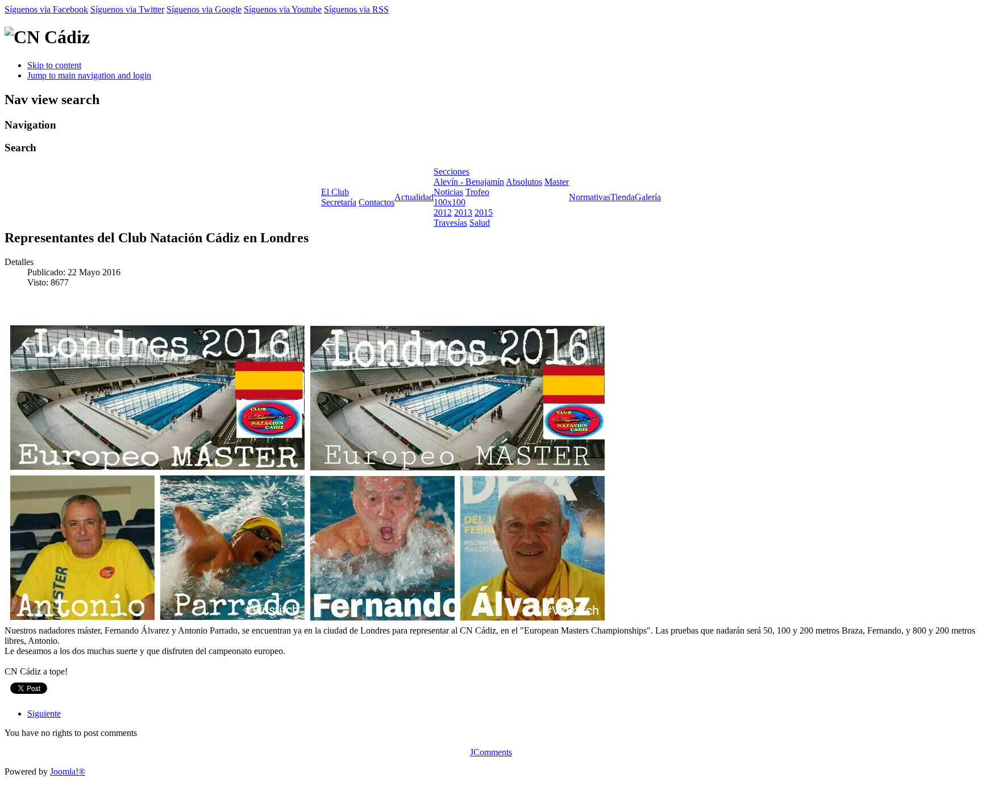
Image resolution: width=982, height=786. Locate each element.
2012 (443, 212)
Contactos (376, 202)
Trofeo (477, 192)
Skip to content (54, 65)
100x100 (449, 202)
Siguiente (44, 713)
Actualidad (414, 197)
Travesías (450, 222)
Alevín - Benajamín (469, 182)
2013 (463, 212)
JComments (491, 752)
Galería (648, 197)
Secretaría (338, 202)
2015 (484, 212)
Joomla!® (67, 771)
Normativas (589, 197)
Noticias (448, 192)
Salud (479, 222)
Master (556, 182)
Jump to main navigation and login (89, 75)
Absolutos (524, 182)
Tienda (622, 197)
